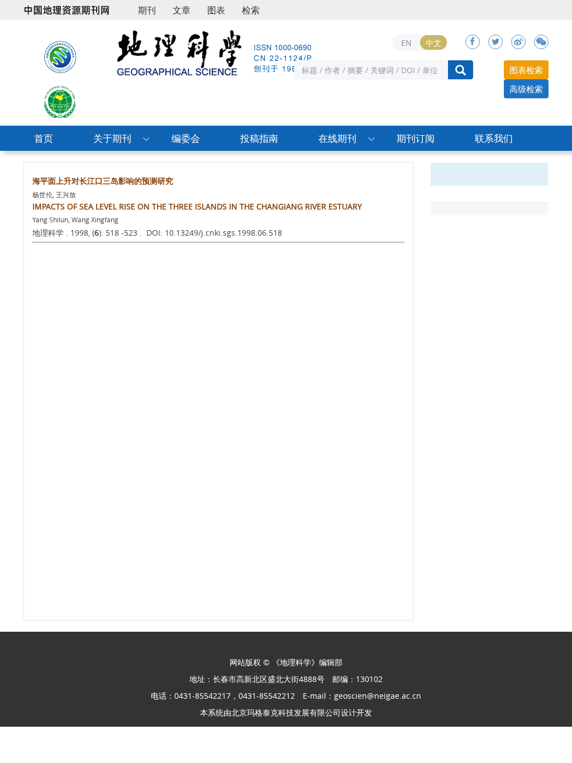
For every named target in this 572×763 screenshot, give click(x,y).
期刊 (147, 10)
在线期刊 (337, 138)
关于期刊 (112, 138)
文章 (181, 10)
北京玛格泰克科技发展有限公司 (286, 712)
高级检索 (526, 88)
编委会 (185, 138)
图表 (216, 10)
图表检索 (526, 69)
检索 (251, 10)
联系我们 (494, 138)
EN (406, 42)
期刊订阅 (416, 138)
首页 (43, 138)
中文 (433, 42)
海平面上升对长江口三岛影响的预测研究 (102, 180)
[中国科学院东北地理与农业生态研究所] (60, 55)
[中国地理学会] (60, 100)
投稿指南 (259, 138)
